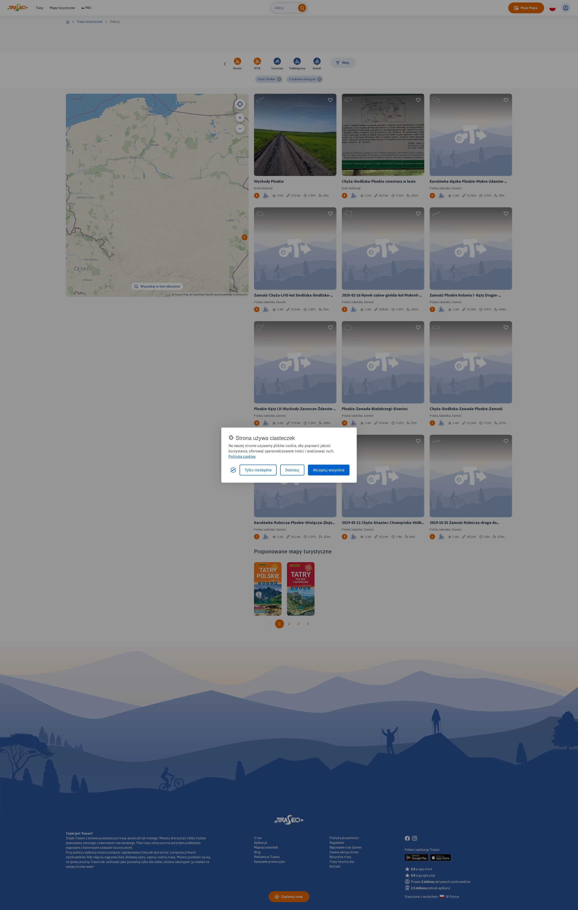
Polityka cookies (242, 456)
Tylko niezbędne (258, 470)
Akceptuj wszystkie (329, 470)
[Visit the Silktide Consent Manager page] (233, 470)
